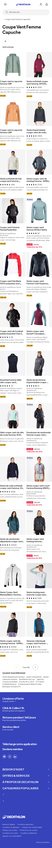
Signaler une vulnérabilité (11, 836)
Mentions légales (8, 824)
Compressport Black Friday (30, 684)
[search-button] (7, 12)
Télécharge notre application (19, 744)
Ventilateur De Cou (27, 679)
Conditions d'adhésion (28, 833)
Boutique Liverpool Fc (11, 687)
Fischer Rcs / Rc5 (26, 682)
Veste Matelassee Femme (13, 677)
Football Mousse (9, 684)
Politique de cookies (9, 830)
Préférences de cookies (28, 830)
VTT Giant (40, 682)
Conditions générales (25, 824)
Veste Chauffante (34, 677)
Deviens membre (12, 749)
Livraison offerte (13, 699)
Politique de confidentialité (32, 827)
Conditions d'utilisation (11, 827)
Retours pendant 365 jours (19, 718)
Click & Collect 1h (13, 709)
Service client (10, 728)
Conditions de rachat (10, 833)
